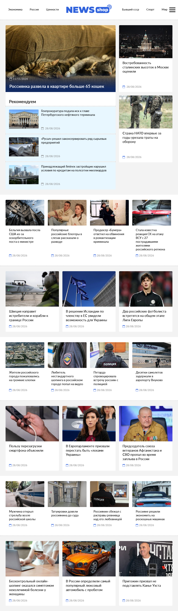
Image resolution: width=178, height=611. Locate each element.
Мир (164, 9)
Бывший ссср (130, 9)
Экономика (15, 9)
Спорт (150, 9)
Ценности (52, 9)
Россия (34, 9)
